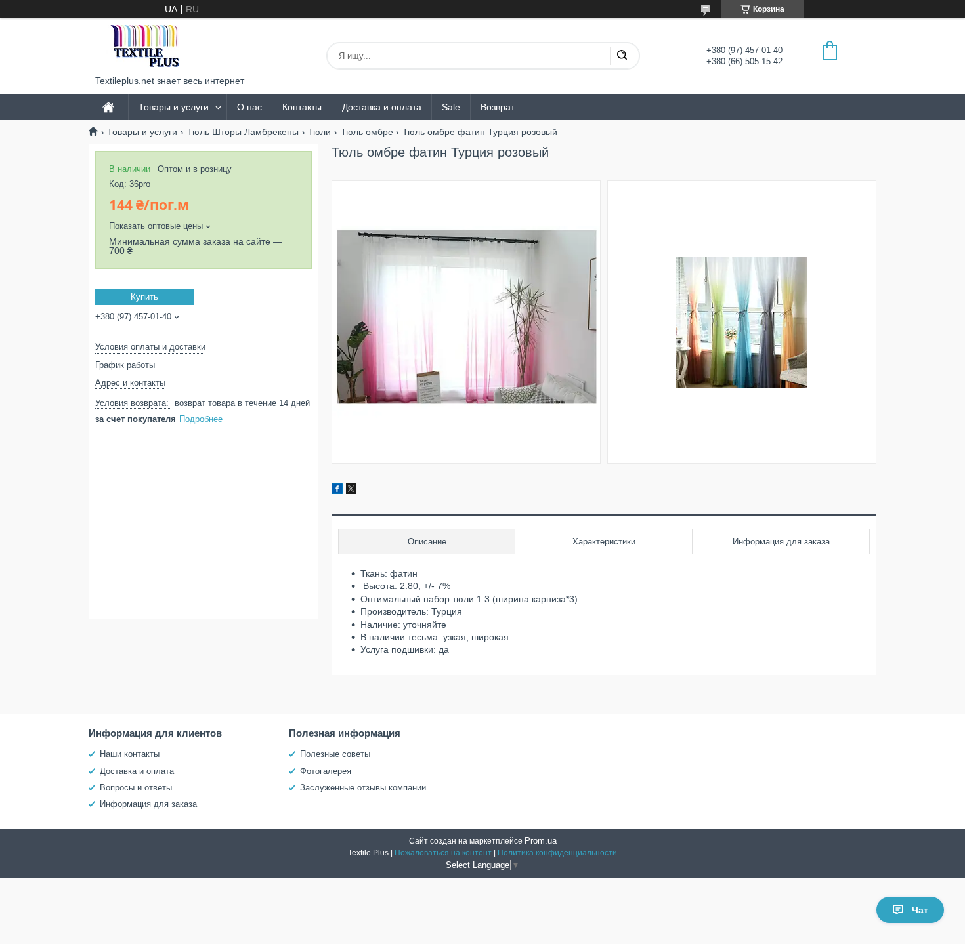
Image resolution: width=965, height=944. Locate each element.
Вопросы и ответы (136, 787)
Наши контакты (130, 754)
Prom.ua (541, 841)
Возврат (498, 107)
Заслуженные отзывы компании (363, 787)
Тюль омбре (367, 132)
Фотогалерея (325, 771)
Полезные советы (335, 754)
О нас (249, 107)
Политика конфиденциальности (557, 852)
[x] (351, 490)
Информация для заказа (148, 804)
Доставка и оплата (381, 107)
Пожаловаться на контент (443, 852)
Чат (920, 910)
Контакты (302, 107)
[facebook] (337, 490)
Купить (144, 297)
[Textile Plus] (144, 47)
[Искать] (621, 56)
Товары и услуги (174, 107)
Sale (451, 107)
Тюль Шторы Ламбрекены (243, 132)
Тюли (319, 132)
